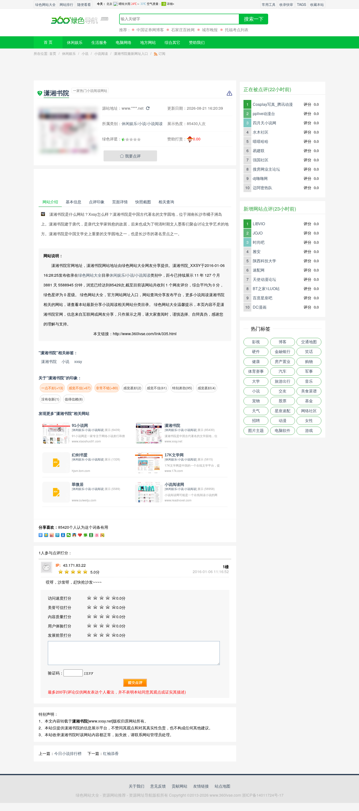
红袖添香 (111, 753)
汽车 (282, 371)
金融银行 (282, 352)
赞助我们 (197, 42)
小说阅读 (101, 53)
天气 (256, 411)
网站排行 (66, 4)
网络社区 (309, 411)
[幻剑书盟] (56, 462)
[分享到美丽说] (97, 535)
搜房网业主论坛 (266, 169)
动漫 (282, 421)
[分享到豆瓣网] (91, 535)
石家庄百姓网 (183, 29)
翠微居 (78, 484)
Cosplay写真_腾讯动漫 (273, 104)
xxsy (78, 361)
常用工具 (268, 4)
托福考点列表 (236, 29)
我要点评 (130, 156)
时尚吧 (258, 242)
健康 (256, 362)
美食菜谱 (309, 391)
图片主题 (256, 431)
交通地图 (309, 342)
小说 (85, 53)
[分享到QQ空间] (46, 535)
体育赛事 (256, 371)
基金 (309, 401)
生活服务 (99, 42)
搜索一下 (254, 19)
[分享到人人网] (63, 535)
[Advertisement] (135, 69)
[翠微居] (56, 491)
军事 (309, 371)
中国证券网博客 (150, 29)
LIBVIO (259, 223)
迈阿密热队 (262, 187)
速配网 (258, 270)
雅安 (257, 251)
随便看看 (84, 4)
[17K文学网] (149, 462)
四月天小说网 (264, 123)
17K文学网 (174, 455)
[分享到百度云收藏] (80, 535)
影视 (256, 342)
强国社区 (260, 160)
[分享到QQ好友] (74, 535)
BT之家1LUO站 (266, 288)
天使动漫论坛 (264, 279)
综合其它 (172, 42)
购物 (309, 362)
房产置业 (282, 362)
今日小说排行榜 (68, 753)
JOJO (258, 233)
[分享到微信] (69, 535)
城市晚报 (210, 29)
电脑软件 (282, 431)
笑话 (309, 352)
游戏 (309, 431)
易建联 (258, 150)
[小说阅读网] (149, 491)
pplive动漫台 (264, 113)
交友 (282, 391)
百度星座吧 (262, 298)
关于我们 (136, 786)
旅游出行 (282, 381)
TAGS (301, 4)
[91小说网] (56, 432)
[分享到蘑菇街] (102, 535)
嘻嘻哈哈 (260, 141)
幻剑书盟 (79, 455)
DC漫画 (259, 307)
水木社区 (260, 132)
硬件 (256, 352)
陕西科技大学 (264, 261)
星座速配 (282, 411)
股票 (282, 401)
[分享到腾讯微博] (57, 535)
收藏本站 (317, 4)
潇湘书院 (49, 361)
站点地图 (222, 786)
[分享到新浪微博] (52, 535)
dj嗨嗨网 (260, 178)
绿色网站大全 (45, 4)
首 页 (48, 42)
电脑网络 (123, 42)
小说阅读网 (174, 484)
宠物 (256, 401)
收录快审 (286, 4)
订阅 (161, 53)
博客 (282, 342)
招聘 (256, 421)
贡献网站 (179, 786)
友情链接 (201, 786)
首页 (52, 53)
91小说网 (80, 425)
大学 (256, 381)
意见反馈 (158, 786)
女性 (309, 421)
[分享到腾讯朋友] (86, 535)
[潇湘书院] (149, 432)
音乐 (309, 381)
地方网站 (148, 42)
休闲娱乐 (75, 42)
